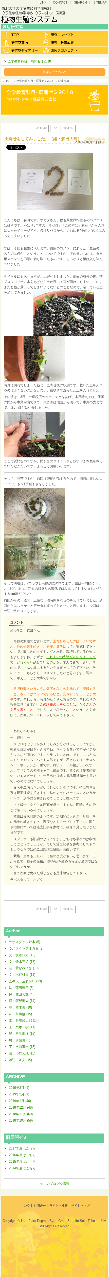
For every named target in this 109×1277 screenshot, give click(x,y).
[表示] (63, 292)
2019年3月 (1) (19, 1088)
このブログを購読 (56, 1184)
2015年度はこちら (22, 1161)
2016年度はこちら (22, 1155)
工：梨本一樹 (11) (22, 1027)
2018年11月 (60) (21, 1114)
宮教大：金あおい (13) (25, 981)
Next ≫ (68, 128)
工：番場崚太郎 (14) (24, 1021)
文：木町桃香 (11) (22, 975)
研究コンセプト (60, 35)
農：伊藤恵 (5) (19, 1040)
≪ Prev (41, 128)
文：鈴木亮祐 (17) (22, 962)
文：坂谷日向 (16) (22, 955)
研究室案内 (21, 42)
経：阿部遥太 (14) (22, 1001)
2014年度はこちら (22, 1168)
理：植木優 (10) (20, 1007)
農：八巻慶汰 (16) (22, 1033)
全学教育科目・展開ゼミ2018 (29, 61)
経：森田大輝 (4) (21, 994)
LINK (43, 2)
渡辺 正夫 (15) (20, 1060)
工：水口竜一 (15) (22, 1047)
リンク (25, 1205)
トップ (21, 35)
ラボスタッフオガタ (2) (26, 948)
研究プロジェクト (60, 50)
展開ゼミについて (55, 72)
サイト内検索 (58, 1205)
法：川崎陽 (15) (20, 1014)
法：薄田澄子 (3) (21, 988)
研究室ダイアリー (21, 50)
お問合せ (40, 1205)
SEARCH (80, 2)
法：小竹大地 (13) (22, 1053)
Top (54, 128)
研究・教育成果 (60, 42)
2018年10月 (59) (21, 1120)
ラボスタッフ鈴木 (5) (24, 942)
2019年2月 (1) (19, 1094)
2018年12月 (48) (21, 1107)
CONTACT (60, 2)
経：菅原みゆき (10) (24, 968)
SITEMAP (100, 2)
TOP (8, 80)
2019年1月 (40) (20, 1101)
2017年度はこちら (22, 1148)
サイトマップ (80, 1205)
